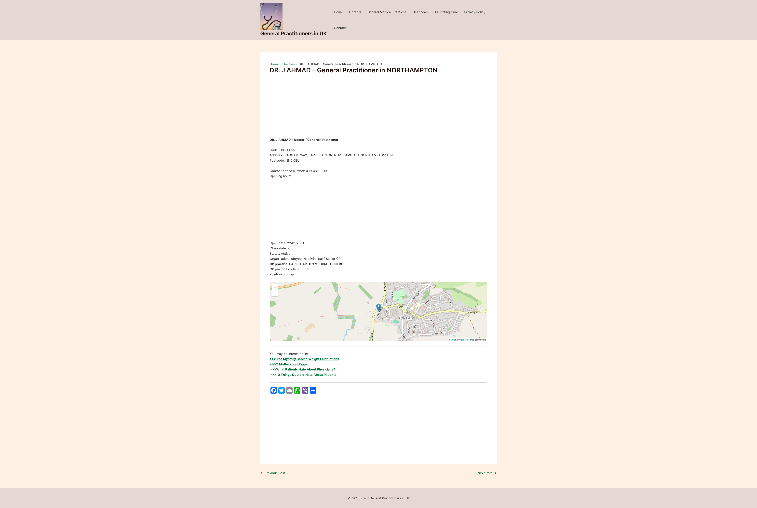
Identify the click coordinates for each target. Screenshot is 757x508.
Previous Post (273, 472)
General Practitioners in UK (293, 33)
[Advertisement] (378, 108)
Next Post (487, 472)
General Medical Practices (386, 12)
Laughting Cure (446, 12)
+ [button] (275, 287)
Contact (340, 28)
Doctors (355, 12)
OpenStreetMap (466, 339)
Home (338, 12)
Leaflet (452, 339)
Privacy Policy (474, 12)
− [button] (275, 293)
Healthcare (421, 12)
